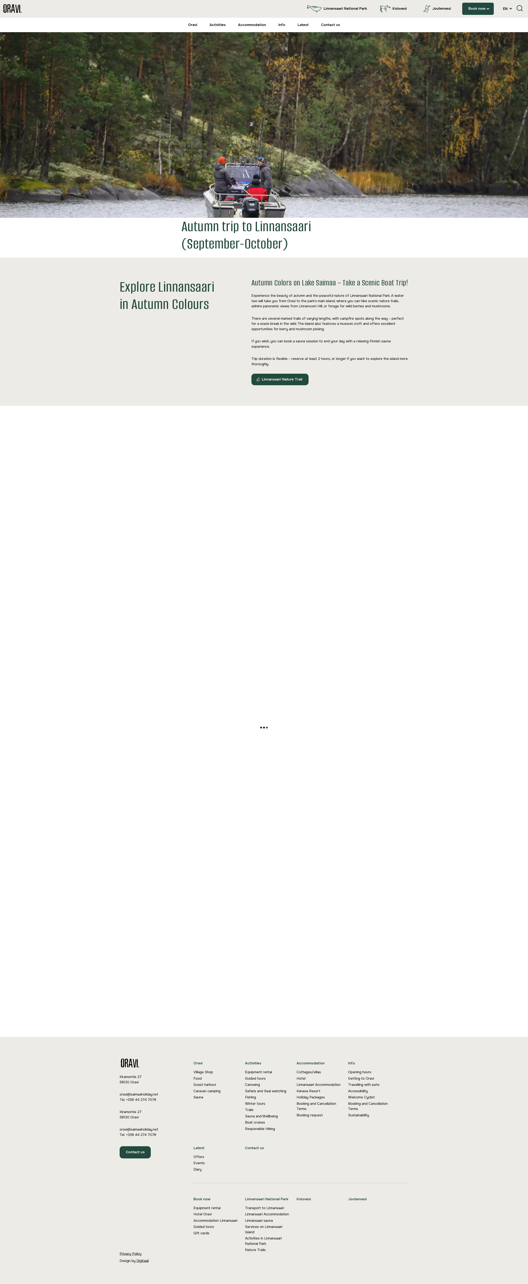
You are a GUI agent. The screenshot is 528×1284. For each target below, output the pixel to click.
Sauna (198, 1097)
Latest (303, 25)
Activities (218, 25)
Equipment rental (258, 1072)
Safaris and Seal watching (265, 1091)
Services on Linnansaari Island (263, 1229)
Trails (249, 1110)
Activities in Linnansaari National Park (263, 1241)
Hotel (301, 1078)
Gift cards (201, 1233)
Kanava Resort (308, 1091)
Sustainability (358, 1115)
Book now (477, 8)
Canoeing (252, 1085)
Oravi (192, 25)
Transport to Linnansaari (264, 1208)
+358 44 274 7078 (141, 1100)
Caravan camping (206, 1091)
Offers (198, 1157)
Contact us (330, 25)
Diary (197, 1169)
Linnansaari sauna (259, 1220)
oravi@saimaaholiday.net (139, 1094)
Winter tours (255, 1103)
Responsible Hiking (260, 1129)
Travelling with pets (364, 1085)
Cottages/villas (309, 1072)
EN (506, 9)
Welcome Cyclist (361, 1097)
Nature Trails (255, 1250)
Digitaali (143, 1261)
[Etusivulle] (12, 8)
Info (281, 25)
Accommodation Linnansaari (215, 1220)
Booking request (310, 1115)
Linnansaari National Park (345, 8)
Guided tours (255, 1078)
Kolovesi (399, 8)
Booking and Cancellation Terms (316, 1106)
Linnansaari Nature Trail (282, 379)
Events (199, 1163)
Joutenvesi (441, 8)
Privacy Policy (130, 1254)
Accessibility (358, 1091)
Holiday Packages (311, 1097)
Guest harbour (204, 1085)
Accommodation (252, 25)
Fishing (250, 1097)
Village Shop (203, 1072)
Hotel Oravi (202, 1214)
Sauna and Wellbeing (261, 1116)
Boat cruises (255, 1122)
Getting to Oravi (361, 1078)
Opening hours (359, 1072)
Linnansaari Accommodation (319, 1085)
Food (197, 1078)
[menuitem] (336, 9)
